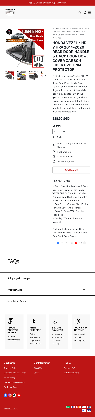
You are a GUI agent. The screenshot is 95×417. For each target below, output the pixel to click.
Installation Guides (71, 373)
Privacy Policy (9, 377)
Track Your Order (11, 387)
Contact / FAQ (69, 368)
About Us (38, 368)
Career (36, 373)
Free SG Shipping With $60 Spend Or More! (47, 2)
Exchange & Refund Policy (15, 373)
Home (55, 28)
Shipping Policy (10, 368)
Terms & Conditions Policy (14, 382)
